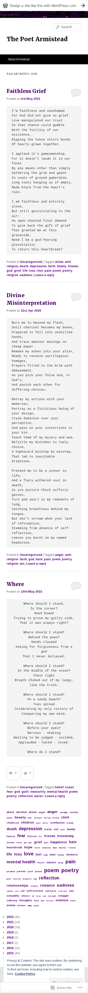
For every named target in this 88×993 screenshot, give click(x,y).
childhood (13, 822)
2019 (10, 932)
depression (38, 266)
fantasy (11, 836)
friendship (65, 836)
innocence (62, 848)
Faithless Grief (26, 91)
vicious (50, 901)
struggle (63, 895)
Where (15, 584)
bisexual (47, 818)
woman (11, 905)
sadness (26, 275)
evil (56, 829)
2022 (10, 917)
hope (28, 847)
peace (38, 871)
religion (12, 275)
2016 (10, 948)
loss (32, 270)
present (17, 879)
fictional (32, 836)
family (61, 266)
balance (10, 818)
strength (52, 896)
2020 (10, 927)
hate (39, 559)
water (38, 796)
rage (35, 879)
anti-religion (64, 812)
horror (37, 848)
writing (29, 905)
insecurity (37, 791)
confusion (57, 822)
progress (27, 879)
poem (57, 270)
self (22, 891)
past (30, 871)
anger (59, 555)
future (19, 842)
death (24, 266)
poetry (67, 270)
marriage (60, 855)
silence (25, 895)
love (40, 270)
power (9, 879)
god (9, 270)
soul (44, 896)
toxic (42, 901)
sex (71, 890)
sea (16, 891)
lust (38, 854)
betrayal (38, 818)
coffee (45, 823)
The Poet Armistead (37, 39)
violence (61, 900)
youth (36, 905)
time (36, 900)
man (52, 854)
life (24, 270)
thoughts (25, 900)
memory (71, 854)
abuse (10, 812)
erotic (48, 829)
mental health (57, 791)
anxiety (74, 812)
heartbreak (14, 847)
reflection (25, 796)
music (40, 862)
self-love (62, 891)
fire (40, 836)
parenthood (11, 871)
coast (69, 787)
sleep (38, 896)
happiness (58, 842)
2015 (10, 953)
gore (30, 842)
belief (59, 787)
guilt (25, 791)
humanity (46, 848)
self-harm (50, 891)
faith (51, 266)
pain (47, 270)
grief (17, 270)
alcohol (21, 812)
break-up (56, 818)
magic (46, 855)
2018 (10, 937)
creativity (70, 823)
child (65, 817)
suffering (12, 900)
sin (22, 563)
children (27, 822)
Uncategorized (31, 262)
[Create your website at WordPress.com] (44, 5)
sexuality (13, 895)
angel (42, 812)
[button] (13, 773)
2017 (10, 943)
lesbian (72, 848)
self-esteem (34, 890)
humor (55, 848)
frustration (10, 842)
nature (51, 862)
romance (47, 885)
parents (21, 871)
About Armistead (19, 59)
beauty (20, 817)
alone (59, 262)
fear (10, 791)
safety (10, 891)
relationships (17, 885)
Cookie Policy (25, 974)
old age (61, 863)
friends (73, 266)
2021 (10, 922)
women (21, 905)
